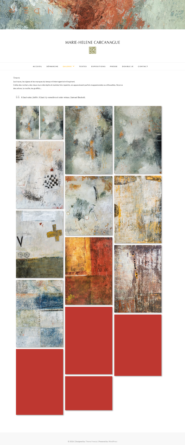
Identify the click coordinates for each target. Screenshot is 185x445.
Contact (143, 66)
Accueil (37, 66)
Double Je (128, 66)
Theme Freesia (91, 441)
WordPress (113, 441)
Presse (114, 66)
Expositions (98, 66)
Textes (83, 66)
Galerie (67, 66)
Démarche (52, 66)
